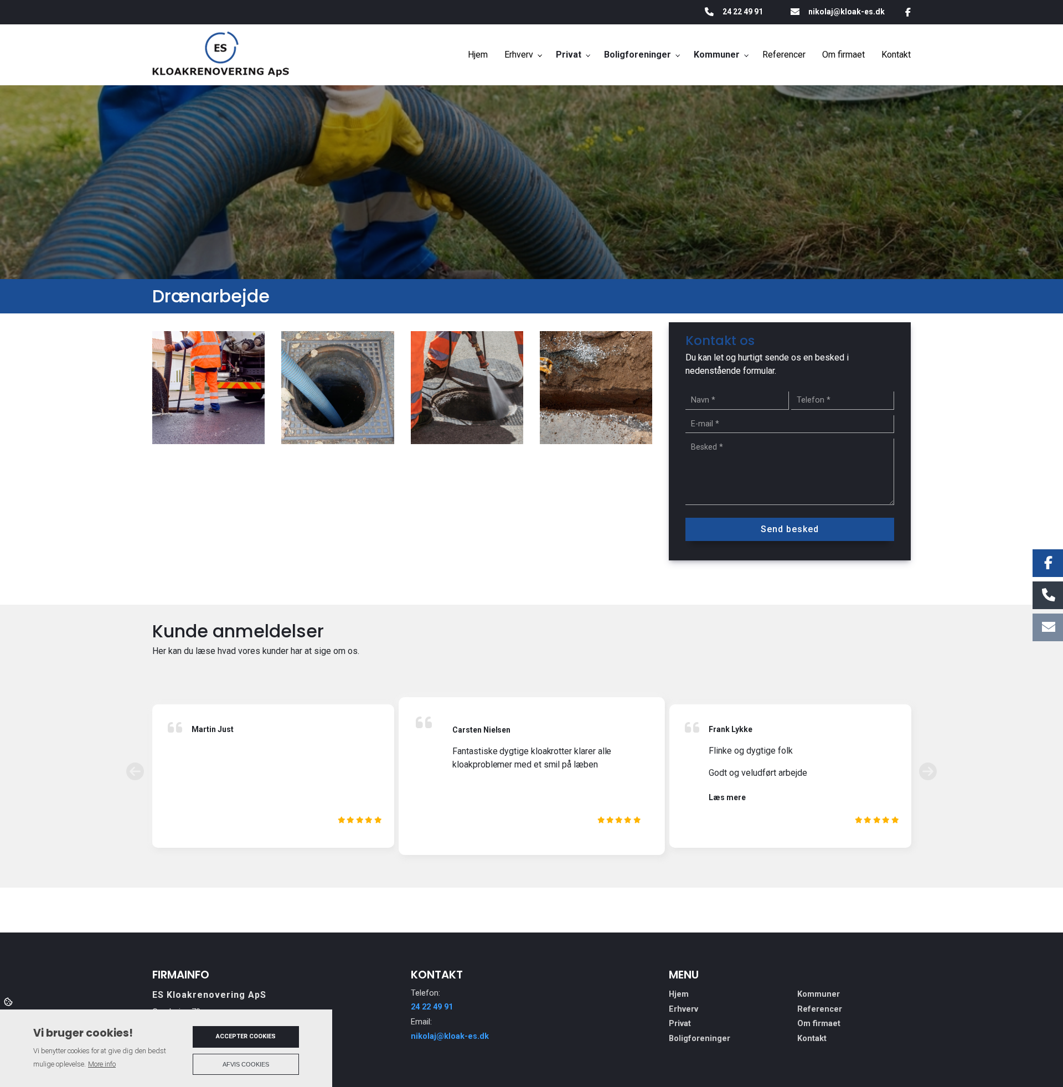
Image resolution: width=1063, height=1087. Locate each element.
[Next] (928, 772)
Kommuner (818, 994)
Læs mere (727, 797)
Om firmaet (818, 1024)
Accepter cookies (246, 1036)
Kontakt (812, 1039)
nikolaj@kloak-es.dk (846, 11)
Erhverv (683, 1009)
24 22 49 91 (743, 11)
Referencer (819, 1009)
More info (102, 1064)
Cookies (9, 1001)
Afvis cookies (246, 1064)
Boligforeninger (699, 1039)
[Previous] (135, 772)
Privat (680, 1024)
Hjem (679, 994)
